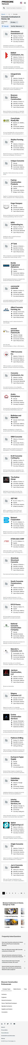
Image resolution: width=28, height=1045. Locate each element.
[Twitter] (7, 1024)
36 (21, 893)
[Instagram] (11, 1024)
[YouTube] (14, 1023)
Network (5, 4)
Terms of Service (5, 1032)
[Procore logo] (8, 2)
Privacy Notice (4, 1030)
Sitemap (3, 1038)
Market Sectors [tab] (17, 989)
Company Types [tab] (6, 989)
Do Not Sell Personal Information (8, 1035)
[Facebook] (4, 1024)
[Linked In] (1, 1024)
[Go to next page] (24, 893)
